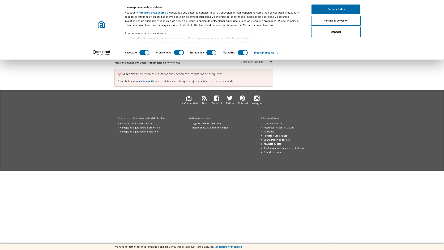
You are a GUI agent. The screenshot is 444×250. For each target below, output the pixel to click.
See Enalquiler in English (228, 246)
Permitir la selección (336, 20)
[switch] (179, 52)
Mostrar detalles (264, 52)
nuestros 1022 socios (152, 12)
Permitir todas (336, 9)
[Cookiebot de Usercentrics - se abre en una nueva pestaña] (101, 52)
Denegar (336, 31)
